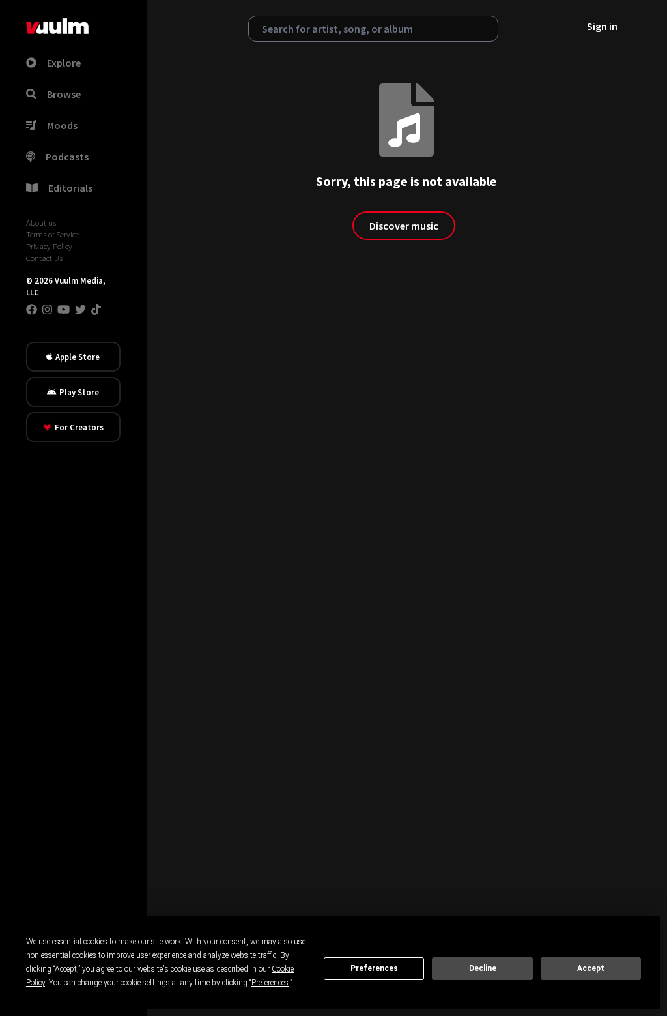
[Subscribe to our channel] (63, 309)
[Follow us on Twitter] (80, 309)
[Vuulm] (57, 26)
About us (41, 222)
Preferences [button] (270, 982)
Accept (590, 968)
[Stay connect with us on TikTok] (96, 309)
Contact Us (44, 257)
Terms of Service (52, 234)
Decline (482, 968)
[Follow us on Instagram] (47, 309)
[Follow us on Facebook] (31, 309)
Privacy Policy (49, 246)
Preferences (374, 968)
